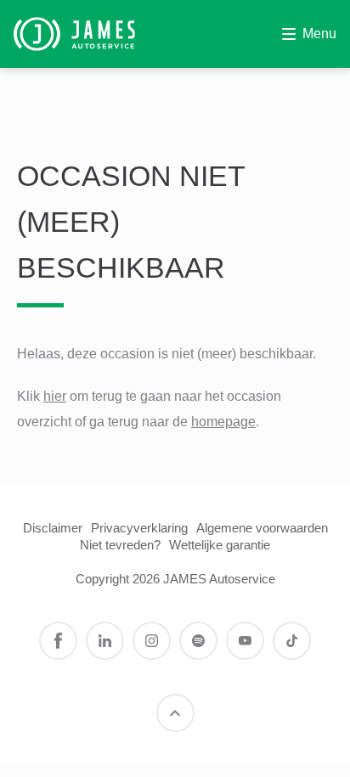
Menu (319, 33)
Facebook (58, 641)
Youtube (245, 641)
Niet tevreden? (120, 545)
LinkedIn (105, 641)
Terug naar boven (175, 713)
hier (54, 396)
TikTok (292, 641)
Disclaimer (52, 528)
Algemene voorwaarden (262, 528)
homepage (223, 421)
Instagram (152, 641)
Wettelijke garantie (219, 545)
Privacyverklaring (139, 528)
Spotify (198, 641)
